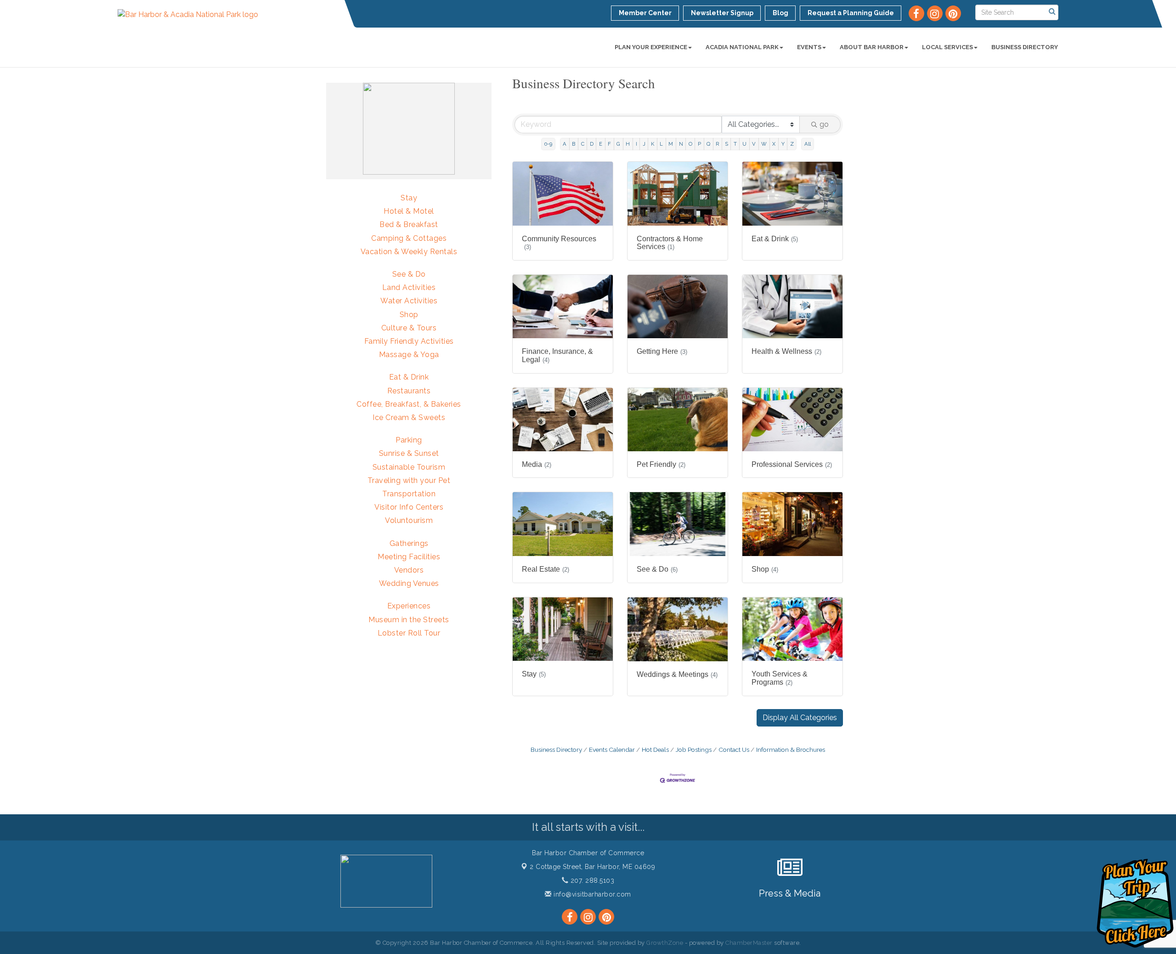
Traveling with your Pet (409, 480)
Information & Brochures (790, 749)
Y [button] (783, 144)
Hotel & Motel (409, 211)
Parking (409, 440)
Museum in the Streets (408, 619)
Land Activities (409, 287)
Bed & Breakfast (408, 224)
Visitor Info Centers (408, 507)
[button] (800, 718)
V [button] (754, 144)
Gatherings (409, 543)
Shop (409, 314)
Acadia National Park (742, 47)
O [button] (690, 144)
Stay (409, 197)
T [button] (735, 144)
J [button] (644, 144)
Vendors (409, 570)
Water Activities (408, 300)
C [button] (582, 144)
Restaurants (409, 390)
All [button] (807, 144)
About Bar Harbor (872, 47)
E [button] (600, 144)
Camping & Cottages (409, 238)
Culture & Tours (409, 328)
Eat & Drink (409, 377)
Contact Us (733, 749)
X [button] (773, 144)
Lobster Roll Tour (409, 633)
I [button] (636, 144)
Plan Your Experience (651, 47)
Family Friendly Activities (409, 341)
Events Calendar (612, 749)
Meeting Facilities (409, 556)
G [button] (618, 144)
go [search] (824, 124)
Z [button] (792, 144)
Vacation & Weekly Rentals (409, 251)
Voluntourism (409, 520)
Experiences (409, 606)
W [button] (764, 144)
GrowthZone (664, 942)
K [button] (652, 144)
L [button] (661, 144)
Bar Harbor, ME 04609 (592, 866)
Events (809, 47)
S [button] (726, 144)
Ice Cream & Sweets (409, 417)
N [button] (681, 144)
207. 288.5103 (591, 880)
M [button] (670, 144)
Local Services (947, 47)
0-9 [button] (548, 144)
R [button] (717, 144)
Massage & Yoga (409, 354)
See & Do (409, 274)
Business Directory (1024, 47)
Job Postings (694, 749)
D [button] (592, 144)
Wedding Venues (409, 583)
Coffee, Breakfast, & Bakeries (408, 404)
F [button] (609, 144)
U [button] (744, 144)
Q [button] (708, 144)
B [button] (573, 144)
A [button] (564, 144)
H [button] (628, 144)
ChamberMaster (749, 942)
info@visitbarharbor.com (591, 894)
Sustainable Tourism (409, 467)
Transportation (408, 493)
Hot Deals (655, 749)
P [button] (699, 144)
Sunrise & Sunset (409, 453)
